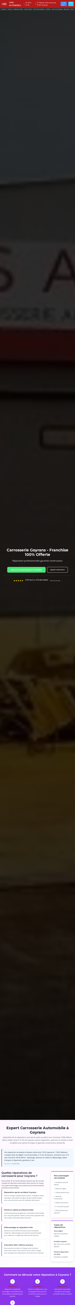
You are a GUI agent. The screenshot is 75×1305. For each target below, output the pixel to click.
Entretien (48, 9)
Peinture (10, 9)
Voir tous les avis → (56, 580)
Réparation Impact (18, 9)
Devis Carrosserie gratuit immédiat (26, 569)
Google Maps (64, 4)
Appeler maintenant (57, 570)
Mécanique (66, 9)
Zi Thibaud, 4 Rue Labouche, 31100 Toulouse (46, 4)
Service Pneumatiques (38, 9)
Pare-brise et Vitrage (57, 9)
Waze (70, 3)
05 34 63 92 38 (28, 4)
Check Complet (28, 9)
